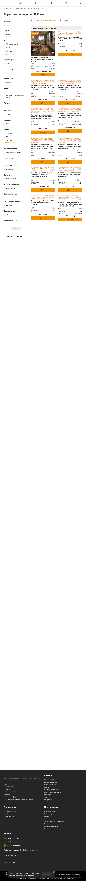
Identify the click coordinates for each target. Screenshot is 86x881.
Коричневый (13, 44)
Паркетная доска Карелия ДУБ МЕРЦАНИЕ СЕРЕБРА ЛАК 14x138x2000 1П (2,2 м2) (41, 174)
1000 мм (9, 133)
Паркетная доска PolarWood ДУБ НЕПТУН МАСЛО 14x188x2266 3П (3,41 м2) (42, 203)
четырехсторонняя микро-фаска (15, 96)
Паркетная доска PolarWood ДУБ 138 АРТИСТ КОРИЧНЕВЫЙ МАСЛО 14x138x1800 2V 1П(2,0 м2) (69, 146)
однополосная (11, 188)
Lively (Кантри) (11, 179)
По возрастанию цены (49, 20)
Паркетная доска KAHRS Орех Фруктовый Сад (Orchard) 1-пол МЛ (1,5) (42, 59)
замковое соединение (13, 152)
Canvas (8, 82)
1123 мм (9, 140)
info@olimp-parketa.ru (15, 842)
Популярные (64, 20)
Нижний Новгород (13, 845)
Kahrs (8, 34)
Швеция (9, 205)
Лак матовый (10, 169)
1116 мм (9, 137)
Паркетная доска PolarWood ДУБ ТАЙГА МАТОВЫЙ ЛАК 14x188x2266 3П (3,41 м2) (69, 87)
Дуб (7, 63)
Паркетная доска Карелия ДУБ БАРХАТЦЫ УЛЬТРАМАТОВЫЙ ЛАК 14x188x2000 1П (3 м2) (69, 115)
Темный (11, 52)
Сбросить (16, 228)
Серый (11, 48)
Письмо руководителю (51, 826)
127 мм (8, 124)
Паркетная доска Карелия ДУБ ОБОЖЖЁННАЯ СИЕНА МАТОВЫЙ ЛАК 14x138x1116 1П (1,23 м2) (42, 117)
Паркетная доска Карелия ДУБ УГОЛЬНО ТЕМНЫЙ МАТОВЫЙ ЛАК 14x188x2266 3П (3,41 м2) (70, 204)
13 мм (8, 114)
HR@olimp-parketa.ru (28, 850)
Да (7, 25)
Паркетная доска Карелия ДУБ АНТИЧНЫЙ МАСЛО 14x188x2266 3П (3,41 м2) (70, 39)
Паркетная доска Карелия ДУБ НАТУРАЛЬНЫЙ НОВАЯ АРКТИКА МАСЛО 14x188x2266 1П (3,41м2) (42, 146)
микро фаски (10, 92)
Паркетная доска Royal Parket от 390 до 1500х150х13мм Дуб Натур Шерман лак (69, 174)
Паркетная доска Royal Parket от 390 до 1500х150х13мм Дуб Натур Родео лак (42, 87)
